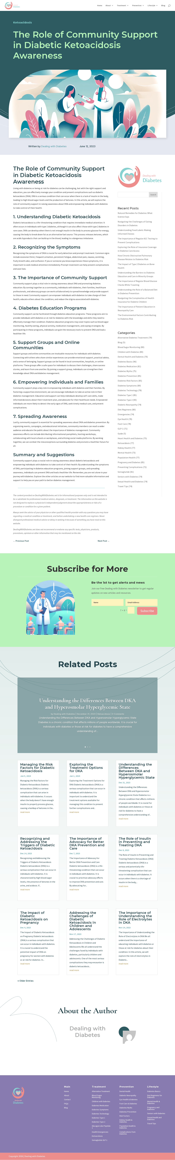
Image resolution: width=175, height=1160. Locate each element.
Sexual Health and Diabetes (130, 481)
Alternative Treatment (101, 1091)
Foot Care (122, 424)
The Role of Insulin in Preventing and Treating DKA (135, 842)
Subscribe (147, 611)
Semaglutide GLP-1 (99, 1140)
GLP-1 (120, 428)
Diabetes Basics (125, 361)
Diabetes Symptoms (127, 385)
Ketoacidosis (124, 443)
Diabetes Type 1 (125, 395)
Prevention (137, 5)
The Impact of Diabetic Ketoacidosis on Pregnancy (34, 917)
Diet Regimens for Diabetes (154, 1096)
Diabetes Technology (128, 390)
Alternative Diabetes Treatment (133, 337)
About (108, 5)
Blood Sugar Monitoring (129, 347)
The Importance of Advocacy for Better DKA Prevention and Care (86, 843)
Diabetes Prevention (127, 376)
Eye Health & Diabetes (128, 1100)
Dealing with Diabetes (54, 146)
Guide (120, 433)
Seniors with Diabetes (128, 476)
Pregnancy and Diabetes (129, 462)
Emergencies (124, 414)
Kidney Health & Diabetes (125, 1121)
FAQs (66, 1104)
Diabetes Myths (125, 371)
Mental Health (124, 452)
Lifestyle (151, 5)
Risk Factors (124, 1116)
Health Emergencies (100, 1132)
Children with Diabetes (128, 352)
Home (99, 5)
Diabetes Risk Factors (128, 380)
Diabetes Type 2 (125, 400)
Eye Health (123, 419)
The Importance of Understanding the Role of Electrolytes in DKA (135, 917)
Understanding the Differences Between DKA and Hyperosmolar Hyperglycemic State (87, 703)
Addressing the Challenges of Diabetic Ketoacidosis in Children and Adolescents (82, 921)
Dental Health (124, 1091)
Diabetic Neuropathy (127, 404)
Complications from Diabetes (127, 1133)
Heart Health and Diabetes (130, 438)
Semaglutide (124, 471)
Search (153, 194)
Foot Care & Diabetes (128, 1104)
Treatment (121, 5)
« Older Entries (25, 980)
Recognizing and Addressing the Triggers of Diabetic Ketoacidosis (37, 843)
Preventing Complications (130, 467)
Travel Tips (123, 486)
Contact (67, 1100)
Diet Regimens (125, 409)
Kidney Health (124, 447)
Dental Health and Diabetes (131, 356)
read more (25, 812)
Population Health (126, 457)
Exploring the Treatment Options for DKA (86, 767)
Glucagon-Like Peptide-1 (101, 1127)
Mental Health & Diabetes (153, 1102)
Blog (163, 5)
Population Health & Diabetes (127, 1127)
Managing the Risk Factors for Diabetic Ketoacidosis (37, 767)
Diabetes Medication (127, 366)
